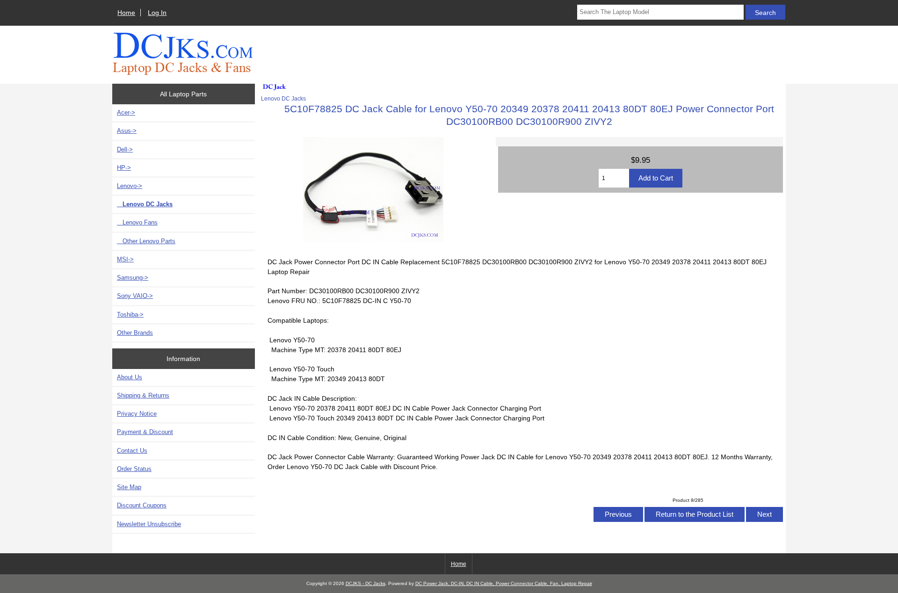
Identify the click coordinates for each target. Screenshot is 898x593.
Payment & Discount (145, 431)
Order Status (134, 468)
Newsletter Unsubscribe (149, 524)
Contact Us (132, 450)
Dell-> (125, 149)
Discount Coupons (142, 505)
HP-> (124, 167)
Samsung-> (132, 277)
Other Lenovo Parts (146, 241)
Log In (157, 12)
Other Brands (135, 332)
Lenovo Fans (137, 222)
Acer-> (126, 112)
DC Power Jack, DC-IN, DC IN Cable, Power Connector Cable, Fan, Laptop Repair (503, 583)
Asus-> (127, 130)
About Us (129, 377)
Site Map (129, 487)
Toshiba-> (130, 314)
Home (126, 12)
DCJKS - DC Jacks (365, 583)
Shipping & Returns (143, 395)
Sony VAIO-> (135, 295)
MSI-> (125, 259)
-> (129, 185)
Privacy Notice (137, 413)
